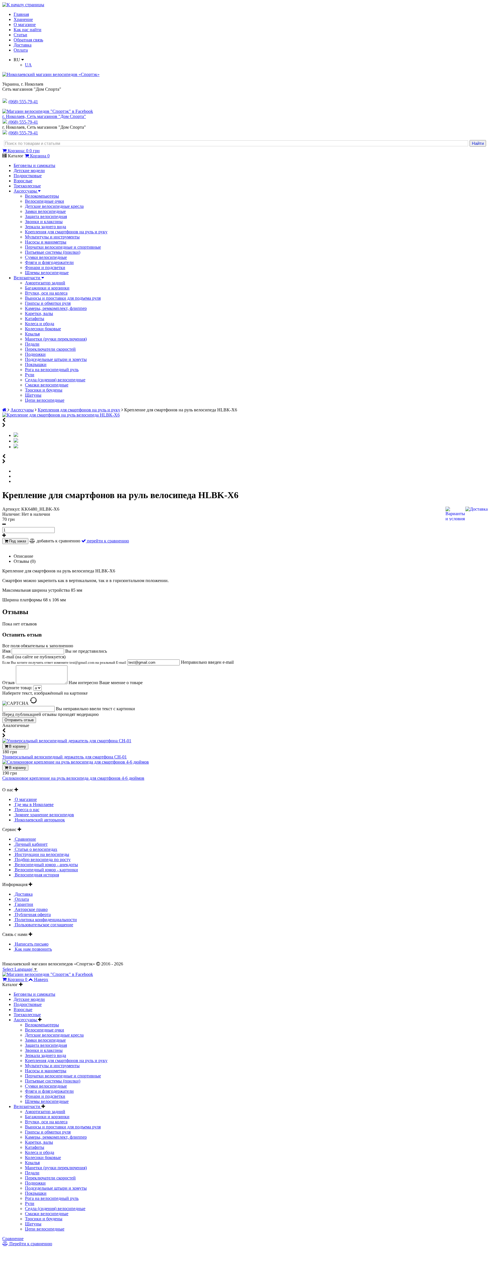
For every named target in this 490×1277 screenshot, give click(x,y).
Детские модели (29, 170)
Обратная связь (28, 39)
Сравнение (25, 839)
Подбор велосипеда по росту (42, 859)
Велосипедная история (36, 874)
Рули (29, 374)
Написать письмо (31, 944)
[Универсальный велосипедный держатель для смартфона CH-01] (66, 740)
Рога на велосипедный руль (52, 369)
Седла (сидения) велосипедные (55, 379)
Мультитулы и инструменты (52, 236)
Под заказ (17, 541)
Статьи (20, 34)
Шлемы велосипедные (47, 272)
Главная (21, 14)
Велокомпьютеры (42, 196)
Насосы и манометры (45, 242)
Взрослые (23, 180)
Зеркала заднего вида (45, 226)
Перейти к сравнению (30, 1243)
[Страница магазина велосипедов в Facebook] (47, 111)
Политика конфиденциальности (45, 919)
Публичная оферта (32, 914)
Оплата (21, 50)
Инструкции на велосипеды (41, 854)
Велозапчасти (27, 277)
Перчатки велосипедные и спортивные (63, 247)
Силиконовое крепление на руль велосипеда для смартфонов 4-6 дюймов (73, 778)
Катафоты (34, 318)
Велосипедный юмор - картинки (46, 869)
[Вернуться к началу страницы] (23, 4)
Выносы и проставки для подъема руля (63, 298)
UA (28, 64)
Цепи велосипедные (44, 400)
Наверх (41, 979)
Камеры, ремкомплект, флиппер (56, 308)
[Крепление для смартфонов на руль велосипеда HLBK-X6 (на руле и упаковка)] (16, 446)
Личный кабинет (31, 844)
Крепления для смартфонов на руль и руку (66, 231)
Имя (7, 651)
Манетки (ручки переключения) (56, 339)
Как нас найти (27, 29)
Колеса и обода (39, 323)
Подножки (35, 354)
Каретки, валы (39, 313)
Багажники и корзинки (47, 288)
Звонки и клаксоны (44, 221)
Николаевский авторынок (39, 819)
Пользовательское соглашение (43, 924)
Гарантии (23, 904)
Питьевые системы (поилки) (52, 252)
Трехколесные (27, 185)
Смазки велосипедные (46, 384)
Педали (32, 344)
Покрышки (36, 364)
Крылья (32, 333)
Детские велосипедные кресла (54, 206)
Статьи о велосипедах (35, 849)
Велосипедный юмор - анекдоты (46, 864)
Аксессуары (26, 191)
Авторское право (31, 909)
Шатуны (33, 395)
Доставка (22, 45)
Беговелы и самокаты (34, 165)
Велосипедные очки (44, 201)
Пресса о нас (26, 809)
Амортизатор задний (45, 282)
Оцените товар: (17, 687)
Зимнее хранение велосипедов (44, 814)
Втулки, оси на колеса (46, 293)
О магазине (25, 24)
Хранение (23, 19)
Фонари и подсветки (45, 267)
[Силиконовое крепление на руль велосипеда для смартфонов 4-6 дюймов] (75, 762)
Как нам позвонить (33, 949)
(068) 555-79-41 (23, 122)
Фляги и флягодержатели (49, 262)
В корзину (17, 746)
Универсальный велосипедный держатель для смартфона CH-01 (64, 756)
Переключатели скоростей (50, 349)
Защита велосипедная (46, 216)
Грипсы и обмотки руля (48, 303)
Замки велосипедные (45, 211)
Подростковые (28, 175)
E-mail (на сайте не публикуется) (64, 659)
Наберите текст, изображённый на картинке (45, 693)
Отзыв (9, 682)
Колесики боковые (43, 328)
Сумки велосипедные (46, 257)
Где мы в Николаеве (34, 804)
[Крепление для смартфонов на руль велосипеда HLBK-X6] (61, 415)
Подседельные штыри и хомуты (56, 359)
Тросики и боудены (43, 390)
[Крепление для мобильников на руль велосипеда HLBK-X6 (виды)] (16, 441)
